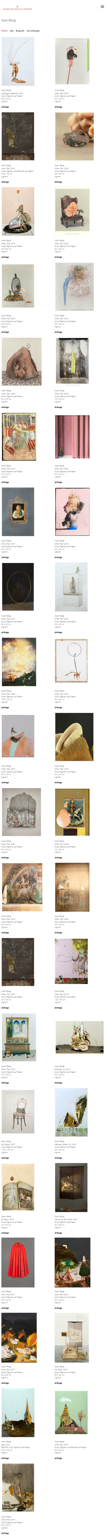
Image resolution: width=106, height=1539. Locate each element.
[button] (102, 6)
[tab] (4, 30)
